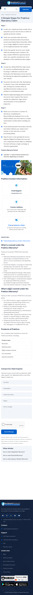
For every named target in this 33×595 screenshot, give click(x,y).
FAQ (4, 543)
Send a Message (9, 432)
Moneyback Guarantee (9, 565)
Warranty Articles (10, 14)
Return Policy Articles (8, 561)
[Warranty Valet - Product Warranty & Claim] (16, 3)
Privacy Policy (6, 572)
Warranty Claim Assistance (11, 540)
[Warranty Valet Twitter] (11, 515)
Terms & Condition (8, 568)
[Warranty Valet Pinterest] (15, 515)
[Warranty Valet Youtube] (19, 515)
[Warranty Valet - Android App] (8, 585)
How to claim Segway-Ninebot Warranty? (15, 459)
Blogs (4, 554)
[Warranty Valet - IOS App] (21, 585)
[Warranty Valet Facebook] (2, 515)
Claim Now (26, 9)
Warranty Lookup (7, 547)
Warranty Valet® (13, 592)
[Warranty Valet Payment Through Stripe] (21, 579)
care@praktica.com (16, 193)
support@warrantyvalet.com (10, 529)
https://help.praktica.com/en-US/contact (17, 241)
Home (2, 14)
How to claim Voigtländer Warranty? (14, 452)
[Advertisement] (16, 479)
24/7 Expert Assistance (9, 536)
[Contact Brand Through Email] (16, 185)
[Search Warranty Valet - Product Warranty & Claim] (16, 9)
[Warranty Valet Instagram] (7, 515)
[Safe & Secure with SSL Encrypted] (8, 579)
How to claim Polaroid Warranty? (13, 455)
